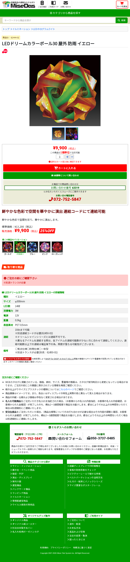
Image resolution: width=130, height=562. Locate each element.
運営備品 (16, 485)
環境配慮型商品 (20, 500)
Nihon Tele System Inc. (66, 553)
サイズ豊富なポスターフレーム (84, 485)
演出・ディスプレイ (22, 477)
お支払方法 (75, 527)
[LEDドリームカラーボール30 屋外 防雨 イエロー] (65, 90)
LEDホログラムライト (44, 29)
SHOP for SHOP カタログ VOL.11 (59, 358)
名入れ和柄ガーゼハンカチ (25, 531)
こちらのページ (66, 389)
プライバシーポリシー (60, 547)
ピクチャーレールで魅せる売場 (85, 473)
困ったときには (77, 539)
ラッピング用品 (20, 493)
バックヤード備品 (21, 489)
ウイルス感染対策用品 (23, 504)
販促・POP (17, 473)
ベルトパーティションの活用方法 (86, 477)
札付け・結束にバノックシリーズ (86, 481)
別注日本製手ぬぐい (22, 527)
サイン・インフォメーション (26, 465)
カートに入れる (67, 168)
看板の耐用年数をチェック (82, 469)
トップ (6, 29)
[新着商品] (4, 51)
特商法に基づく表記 (82, 547)
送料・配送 (75, 523)
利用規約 (44, 547)
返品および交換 (77, 531)
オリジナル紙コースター (24, 523)
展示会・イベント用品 (23, 469)
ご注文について (77, 520)
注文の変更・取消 (78, 535)
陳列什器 (16, 481)
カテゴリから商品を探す (67, 13)
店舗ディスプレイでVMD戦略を (85, 465)
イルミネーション (21, 29)
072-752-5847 (67, 199)
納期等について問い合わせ (66, 175)
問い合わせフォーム (67, 438)
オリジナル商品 (20, 520)
